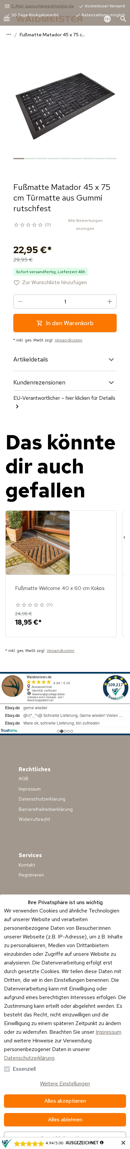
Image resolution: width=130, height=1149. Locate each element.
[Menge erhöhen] (109, 301)
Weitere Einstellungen (65, 1083)
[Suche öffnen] (123, 19)
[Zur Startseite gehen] (56, 19)
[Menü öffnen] (6, 19)
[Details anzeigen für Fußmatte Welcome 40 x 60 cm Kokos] (38, 543)
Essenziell (24, 1068)
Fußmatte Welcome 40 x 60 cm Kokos (60, 588)
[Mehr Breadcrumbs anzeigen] (8, 34)
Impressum (108, 1031)
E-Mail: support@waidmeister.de (42, 6)
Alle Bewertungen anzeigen (85, 224)
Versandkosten (68, 340)
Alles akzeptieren (65, 1100)
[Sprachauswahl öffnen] (107, 19)
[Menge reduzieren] (20, 301)
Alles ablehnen (65, 1119)
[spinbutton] (65, 301)
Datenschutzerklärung (29, 1057)
